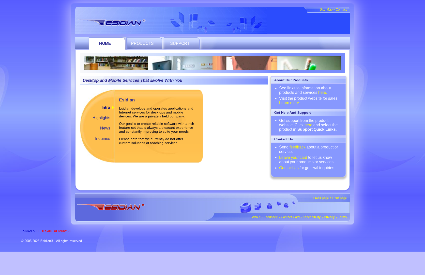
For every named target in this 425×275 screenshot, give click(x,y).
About (256, 217)
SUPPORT (180, 43)
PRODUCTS (142, 43)
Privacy (329, 217)
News (105, 128)
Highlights (101, 118)
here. (322, 92)
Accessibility (312, 217)
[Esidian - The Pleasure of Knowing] (116, 21)
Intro (106, 107)
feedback (297, 147)
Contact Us (289, 168)
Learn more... (290, 103)
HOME (105, 43)
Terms (342, 217)
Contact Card (290, 217)
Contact (341, 9)
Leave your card (293, 157)
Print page (339, 198)
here (308, 125)
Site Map (326, 9)
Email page (321, 198)
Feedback (271, 217)
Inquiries (102, 138)
